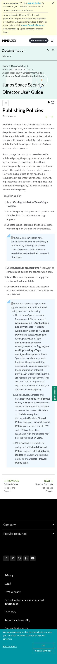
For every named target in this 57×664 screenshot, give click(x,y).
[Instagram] (19, 559)
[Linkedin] (26, 559)
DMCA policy (13, 592)
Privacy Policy (10, 646)
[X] (13, 559)
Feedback (10, 612)
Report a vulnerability (17, 620)
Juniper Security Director (32, 25)
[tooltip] (49, 103)
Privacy (9, 575)
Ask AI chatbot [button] (34, 3)
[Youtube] (33, 559)
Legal (8, 583)
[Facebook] (6, 559)
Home (5, 66)
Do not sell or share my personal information (24, 602)
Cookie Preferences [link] (17, 628)
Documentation (13, 50)
